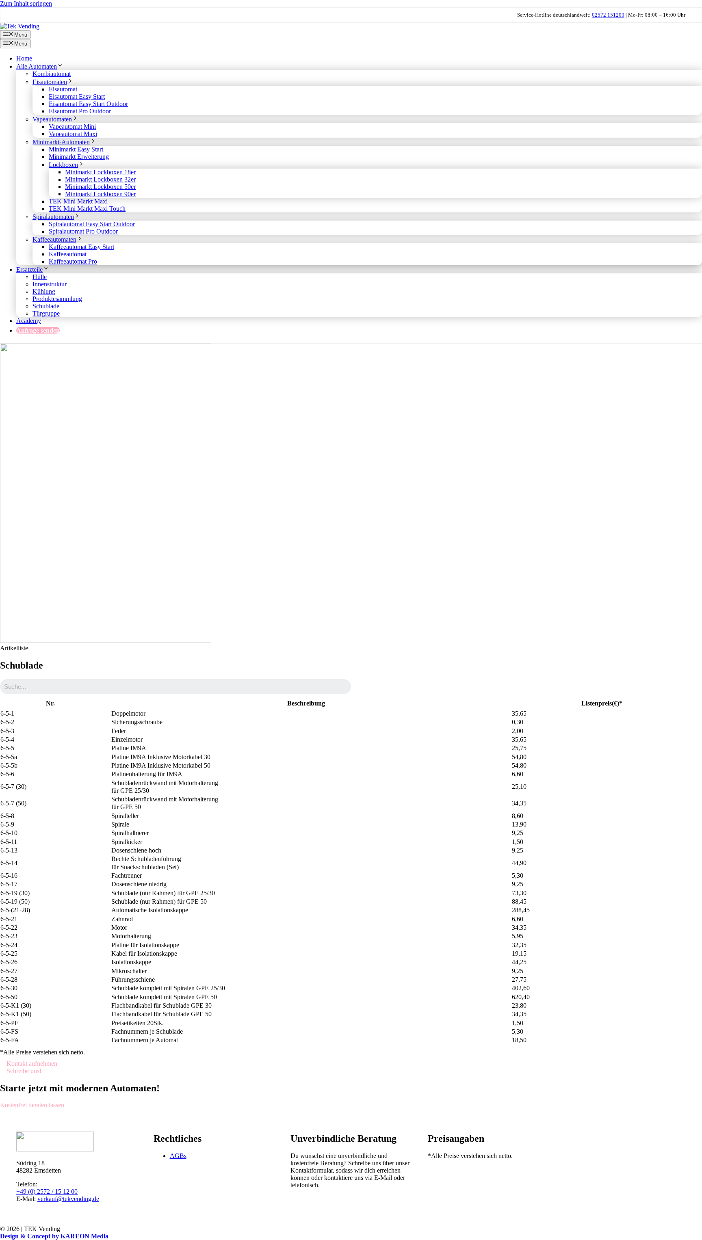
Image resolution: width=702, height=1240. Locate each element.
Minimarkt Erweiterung (79, 156)
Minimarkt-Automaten (61, 141)
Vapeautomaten (52, 119)
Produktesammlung (57, 298)
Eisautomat (63, 89)
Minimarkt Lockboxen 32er (100, 179)
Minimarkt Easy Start (76, 149)
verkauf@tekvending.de (68, 1198)
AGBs (178, 1155)
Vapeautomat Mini (72, 126)
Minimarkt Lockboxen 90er (100, 193)
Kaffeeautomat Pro (73, 261)
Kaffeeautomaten (54, 239)
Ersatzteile (29, 269)
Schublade (45, 306)
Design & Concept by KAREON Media (54, 1236)
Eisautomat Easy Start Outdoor (88, 103)
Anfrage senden (38, 330)
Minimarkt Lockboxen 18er (100, 172)
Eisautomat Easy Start (77, 96)
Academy (28, 320)
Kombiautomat (51, 73)
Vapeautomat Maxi (73, 133)
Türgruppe (46, 313)
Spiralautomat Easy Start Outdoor (92, 224)
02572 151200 (608, 15)
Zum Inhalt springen (26, 3)
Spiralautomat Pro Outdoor (83, 231)
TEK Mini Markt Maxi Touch (87, 208)
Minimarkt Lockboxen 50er (100, 186)
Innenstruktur (49, 284)
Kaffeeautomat (68, 254)
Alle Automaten (36, 66)
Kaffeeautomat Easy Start (81, 246)
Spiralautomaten (53, 216)
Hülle (39, 276)
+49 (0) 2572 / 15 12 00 (47, 1191)
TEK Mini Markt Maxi (78, 201)
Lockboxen (63, 164)
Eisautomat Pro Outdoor (80, 111)
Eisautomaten (49, 81)
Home (24, 58)
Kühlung (43, 291)
